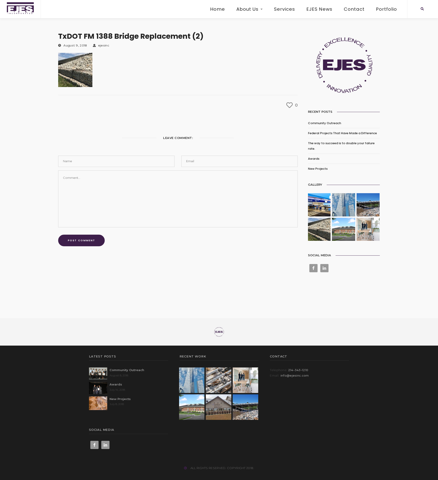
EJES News (319, 9)
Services (284, 9)
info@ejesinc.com (295, 375)
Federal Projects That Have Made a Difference (342, 133)
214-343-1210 (298, 370)
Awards (313, 159)
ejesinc (103, 45)
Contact (354, 9)
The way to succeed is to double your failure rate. (341, 146)
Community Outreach (324, 123)
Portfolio (386, 9)
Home (217, 9)
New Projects (318, 169)
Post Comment (81, 240)
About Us (247, 9)
